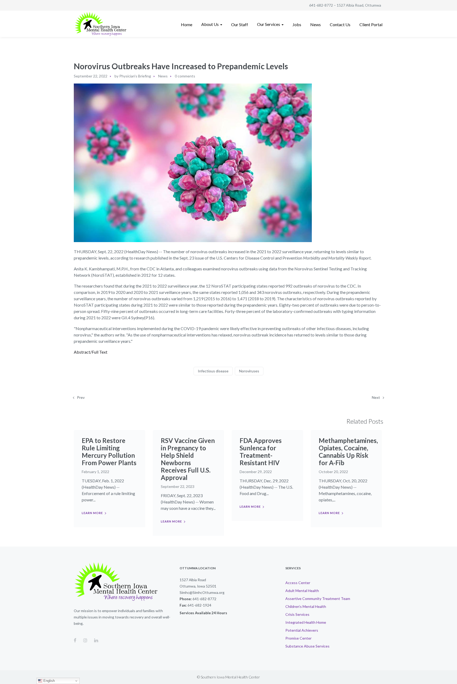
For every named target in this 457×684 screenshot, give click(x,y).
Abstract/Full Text (90, 351)
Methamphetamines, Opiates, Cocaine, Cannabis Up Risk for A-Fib (348, 451)
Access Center (297, 582)
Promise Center (298, 638)
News (163, 76)
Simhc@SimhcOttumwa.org (202, 592)
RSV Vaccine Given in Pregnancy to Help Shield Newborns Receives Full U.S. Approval (188, 459)
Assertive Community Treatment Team (317, 598)
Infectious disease (213, 371)
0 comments (185, 76)
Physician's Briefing (135, 76)
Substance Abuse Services (307, 646)
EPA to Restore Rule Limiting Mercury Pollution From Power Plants (109, 451)
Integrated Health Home (305, 622)
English (48, 681)
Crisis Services (297, 614)
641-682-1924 (199, 605)
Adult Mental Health (302, 590)
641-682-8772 (321, 5)
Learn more (92, 513)
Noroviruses (249, 371)
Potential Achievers (301, 630)
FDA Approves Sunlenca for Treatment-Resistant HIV (261, 451)
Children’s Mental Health (305, 606)
